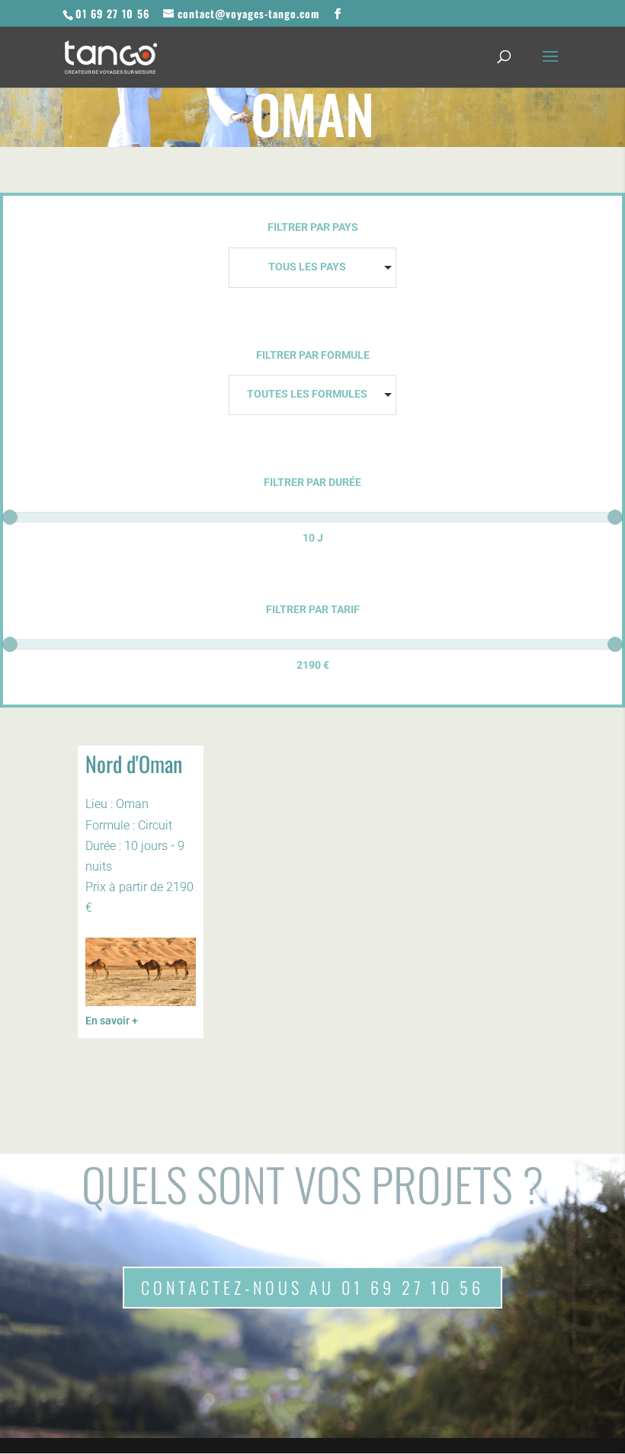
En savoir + (111, 1021)
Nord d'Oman (133, 763)
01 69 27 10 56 (112, 13)
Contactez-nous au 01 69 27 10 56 (312, 1287)
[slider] (10, 517)
